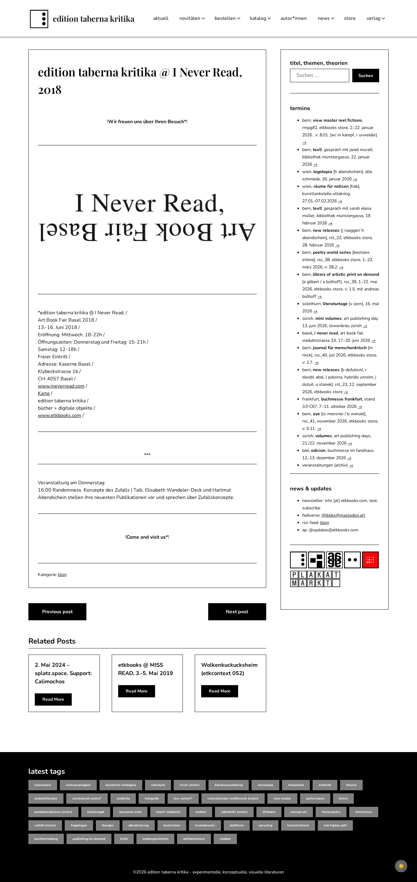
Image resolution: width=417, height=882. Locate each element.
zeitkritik (325, 785)
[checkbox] (401, 866)
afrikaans (269, 812)
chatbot (225, 839)
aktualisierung (139, 825)
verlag (373, 18)
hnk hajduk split (335, 825)
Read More (53, 699)
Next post (237, 611)
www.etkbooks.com (59, 415)
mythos (200, 812)
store (350, 18)
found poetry (331, 812)
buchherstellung (46, 839)
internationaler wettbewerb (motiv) (233, 798)
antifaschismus (194, 839)
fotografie (152, 798)
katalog (258, 18)
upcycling (265, 825)
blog (62, 575)
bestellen (225, 18)
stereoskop (265, 785)
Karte (44, 393)
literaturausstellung (229, 785)
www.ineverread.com (61, 386)
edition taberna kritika (93, 18)
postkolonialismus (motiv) (53, 812)
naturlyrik (158, 785)
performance (315, 798)
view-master (282, 798)
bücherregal (95, 812)
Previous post (57, 611)
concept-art (298, 812)
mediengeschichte (155, 839)
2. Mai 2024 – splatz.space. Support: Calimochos (63, 673)
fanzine (351, 785)
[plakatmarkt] (315, 585)
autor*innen (294, 18)
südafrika (123, 798)
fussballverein (205, 825)
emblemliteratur (45, 798)
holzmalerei (42, 785)
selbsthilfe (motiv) (234, 812)
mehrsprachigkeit (78, 785)
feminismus (363, 812)
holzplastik (296, 785)
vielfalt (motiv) (45, 825)
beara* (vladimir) (168, 812)
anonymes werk (130, 812)
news (324, 18)
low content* (183, 798)
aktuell (161, 18)
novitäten (189, 18)
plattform (237, 825)
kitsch (343, 798)
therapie (108, 825)
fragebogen (79, 825)
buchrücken (172, 825)
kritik (124, 839)
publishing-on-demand (89, 839)
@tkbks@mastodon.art (343, 515)
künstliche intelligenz (121, 785)
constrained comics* (87, 798)
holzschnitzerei (298, 825)
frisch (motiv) (190, 785)
